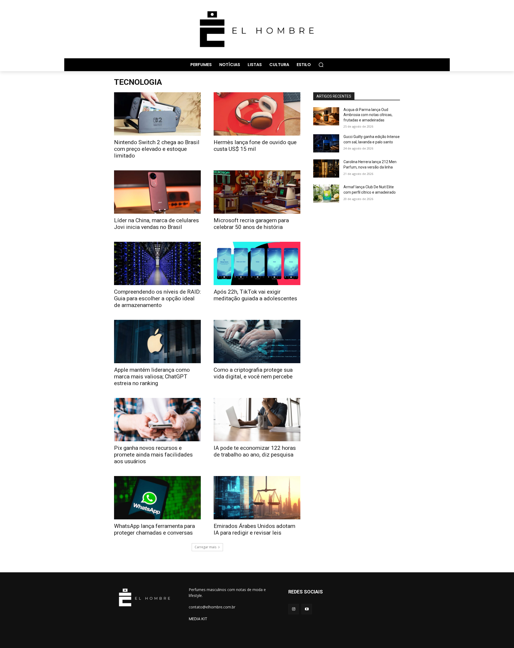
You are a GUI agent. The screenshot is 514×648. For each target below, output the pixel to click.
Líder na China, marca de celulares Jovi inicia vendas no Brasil (156, 223)
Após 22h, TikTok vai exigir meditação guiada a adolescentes (255, 295)
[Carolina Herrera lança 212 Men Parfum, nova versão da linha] (326, 168)
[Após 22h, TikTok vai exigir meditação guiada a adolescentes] (257, 263)
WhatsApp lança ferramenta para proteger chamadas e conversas (154, 529)
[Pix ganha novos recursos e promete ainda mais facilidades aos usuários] (157, 419)
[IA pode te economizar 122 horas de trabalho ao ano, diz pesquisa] (257, 419)
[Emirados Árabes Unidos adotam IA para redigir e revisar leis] (257, 497)
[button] (321, 64)
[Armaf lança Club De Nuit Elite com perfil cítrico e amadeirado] (326, 194)
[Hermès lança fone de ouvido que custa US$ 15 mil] (257, 114)
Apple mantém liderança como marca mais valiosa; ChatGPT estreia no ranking (152, 376)
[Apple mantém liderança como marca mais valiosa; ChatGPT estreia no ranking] (157, 341)
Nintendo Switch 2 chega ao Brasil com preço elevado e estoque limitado (156, 149)
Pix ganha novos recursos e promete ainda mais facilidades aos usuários (153, 455)
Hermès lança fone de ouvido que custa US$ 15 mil (255, 145)
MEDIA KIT (198, 618)
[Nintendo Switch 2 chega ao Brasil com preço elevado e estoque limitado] (157, 114)
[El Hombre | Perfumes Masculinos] (257, 29)
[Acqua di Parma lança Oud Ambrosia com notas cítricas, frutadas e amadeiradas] (326, 116)
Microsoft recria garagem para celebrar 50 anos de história (251, 223)
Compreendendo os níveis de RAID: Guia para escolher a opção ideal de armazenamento (157, 298)
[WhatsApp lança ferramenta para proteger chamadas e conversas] (157, 497)
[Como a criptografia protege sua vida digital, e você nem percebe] (257, 341)
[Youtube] (306, 609)
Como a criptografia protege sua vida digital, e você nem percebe (253, 373)
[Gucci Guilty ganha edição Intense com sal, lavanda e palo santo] (326, 143)
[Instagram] (293, 609)
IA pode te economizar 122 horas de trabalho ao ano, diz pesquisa (255, 451)
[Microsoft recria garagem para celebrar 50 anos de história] (257, 192)
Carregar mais (205, 547)
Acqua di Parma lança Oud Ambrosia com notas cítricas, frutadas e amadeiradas (367, 115)
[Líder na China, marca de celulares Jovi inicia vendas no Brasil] (157, 192)
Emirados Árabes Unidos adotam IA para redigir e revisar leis (254, 529)
